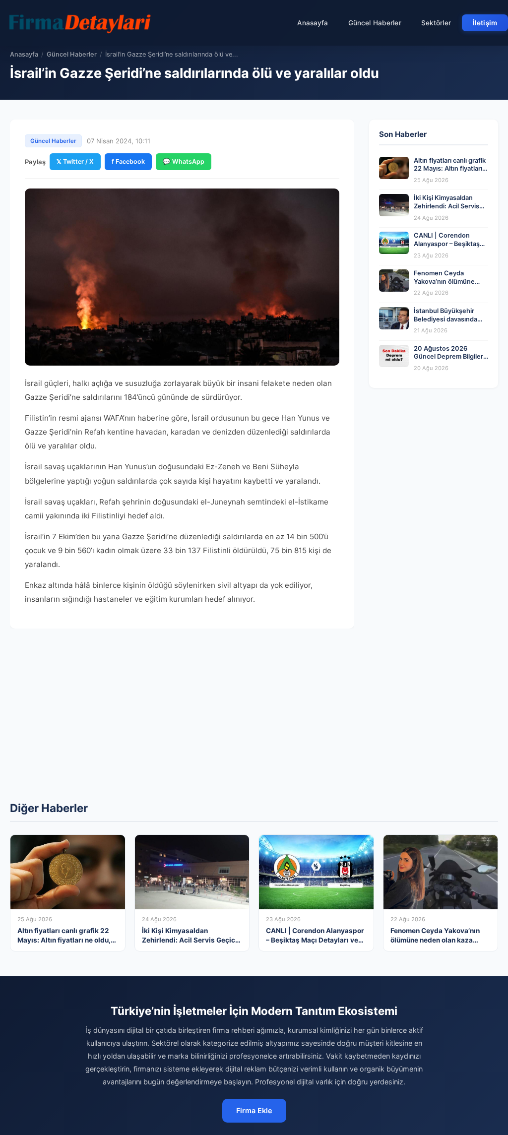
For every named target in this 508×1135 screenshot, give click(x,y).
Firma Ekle (254, 1110)
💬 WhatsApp (183, 161)
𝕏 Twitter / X (75, 161)
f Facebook (128, 161)
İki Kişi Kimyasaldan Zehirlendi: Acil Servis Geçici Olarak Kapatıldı (447, 206)
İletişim (485, 23)
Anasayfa (312, 23)
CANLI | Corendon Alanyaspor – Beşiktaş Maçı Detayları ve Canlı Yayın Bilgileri (448, 248)
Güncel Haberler (374, 23)
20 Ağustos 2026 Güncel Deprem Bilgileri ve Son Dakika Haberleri (450, 357)
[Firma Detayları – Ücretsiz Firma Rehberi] (79, 23)
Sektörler (436, 23)
